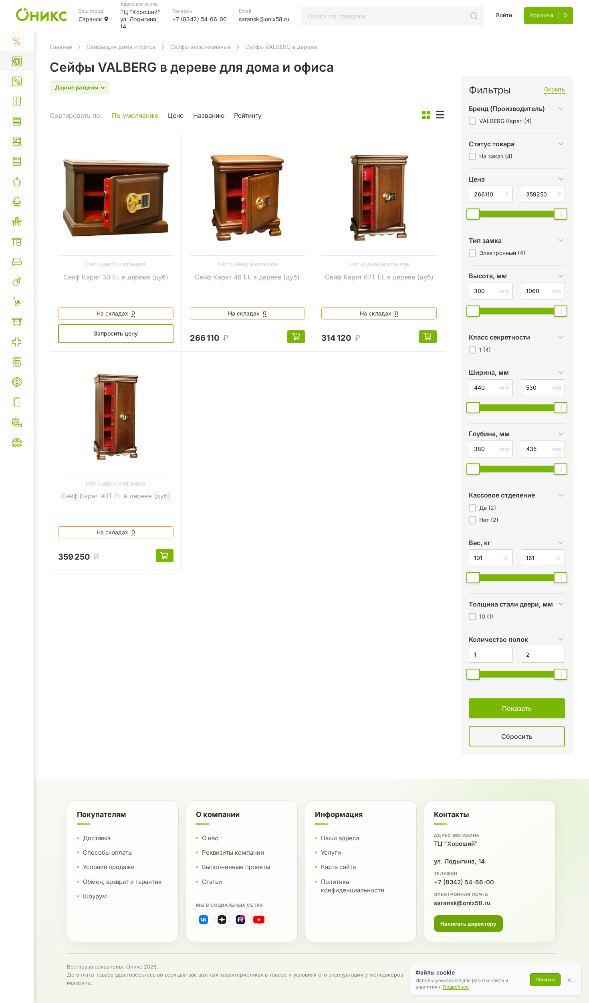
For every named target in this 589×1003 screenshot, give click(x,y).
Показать (434, 746)
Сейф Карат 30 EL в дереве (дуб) (115, 277)
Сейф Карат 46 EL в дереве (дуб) (247, 277)
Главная (61, 46)
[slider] (473, 214)
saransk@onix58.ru (462, 902)
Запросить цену (116, 333)
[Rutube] (240, 919)
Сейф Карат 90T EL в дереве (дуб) (115, 496)
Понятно (545, 980)
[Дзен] (222, 919)
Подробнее (456, 987)
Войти (504, 15)
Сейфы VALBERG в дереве (281, 46)
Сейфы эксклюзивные (200, 46)
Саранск (90, 19)
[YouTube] (258, 919)
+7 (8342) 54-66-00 (464, 882)
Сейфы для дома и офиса (121, 46)
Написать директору (468, 923)
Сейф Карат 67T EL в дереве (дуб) (379, 277)
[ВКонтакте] (203, 919)
